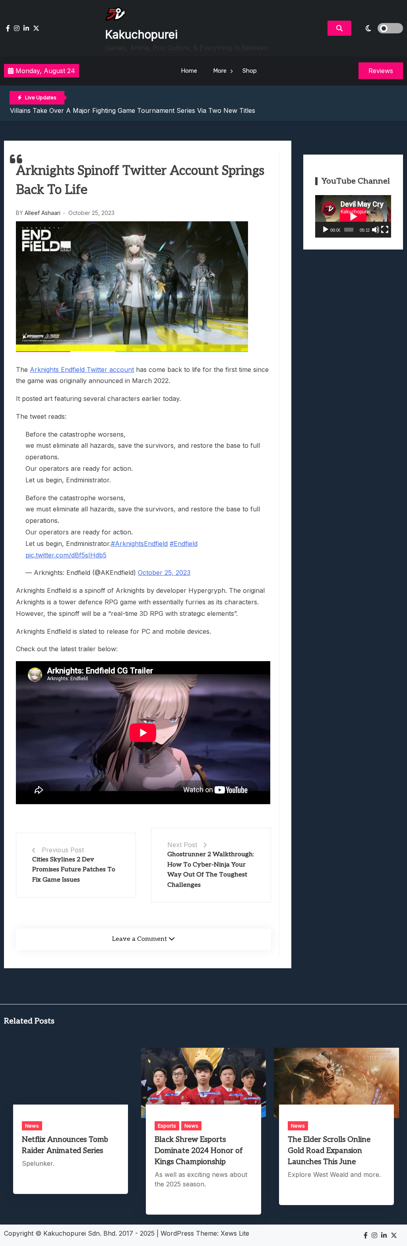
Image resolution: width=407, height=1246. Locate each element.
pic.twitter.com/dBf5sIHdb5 (66, 555)
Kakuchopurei (141, 34)
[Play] (325, 230)
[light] (379, 28)
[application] (353, 216)
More (220, 70)
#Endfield (184, 544)
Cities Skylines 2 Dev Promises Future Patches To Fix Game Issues (73, 870)
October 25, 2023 (164, 573)
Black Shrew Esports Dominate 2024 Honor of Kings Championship (199, 1151)
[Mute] (376, 230)
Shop (249, 70)
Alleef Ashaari (42, 212)
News (32, 1125)
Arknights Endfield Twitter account (82, 369)
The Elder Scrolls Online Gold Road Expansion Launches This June (329, 1151)
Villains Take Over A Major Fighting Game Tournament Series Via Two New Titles (132, 110)
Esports (167, 1125)
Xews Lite (235, 1233)
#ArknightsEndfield (139, 544)
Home (189, 70)
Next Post (182, 845)
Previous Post (63, 850)
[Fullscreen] (385, 230)
